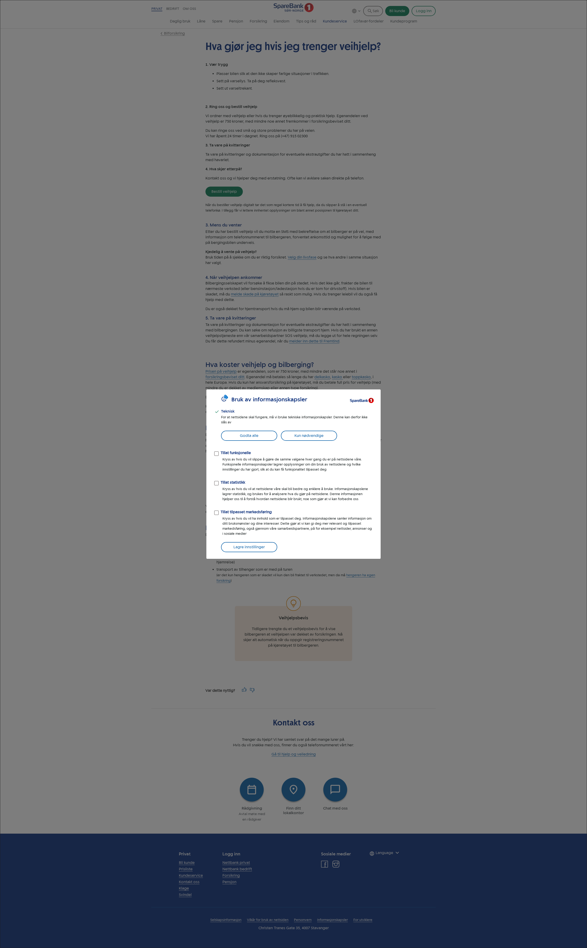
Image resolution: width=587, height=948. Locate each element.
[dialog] (293, 474)
